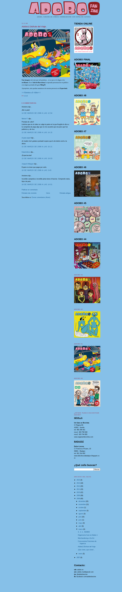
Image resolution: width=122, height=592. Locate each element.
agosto (81, 514)
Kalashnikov (26, 152)
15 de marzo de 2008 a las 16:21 (37, 147)
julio (80, 517)
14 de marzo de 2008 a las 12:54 (37, 113)
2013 (78, 483)
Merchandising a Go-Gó (86, 538)
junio (80, 520)
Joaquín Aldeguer (28, 164)
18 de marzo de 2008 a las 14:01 (37, 184)
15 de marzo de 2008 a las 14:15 (37, 132)
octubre (81, 507)
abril (80, 526)
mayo (81, 523)
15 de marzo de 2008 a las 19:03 (37, 158)
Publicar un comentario (30, 190)
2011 (78, 489)
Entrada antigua (65, 193)
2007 (78, 557)
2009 (78, 495)
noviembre (82, 504)
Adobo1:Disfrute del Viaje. (34, 26)
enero (81, 554)
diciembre (82, 501)
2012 (78, 486)
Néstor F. (25, 119)
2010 (78, 492)
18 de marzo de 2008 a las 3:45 (36, 170)
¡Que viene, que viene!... (86, 550)
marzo (81, 529)
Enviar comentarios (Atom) (41, 197)
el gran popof (26, 138)
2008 (78, 498)
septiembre (83, 510)
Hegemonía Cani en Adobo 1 (88, 535)
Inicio (48, 193)
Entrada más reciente (29, 193)
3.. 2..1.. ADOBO (84, 532)
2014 (78, 480)
